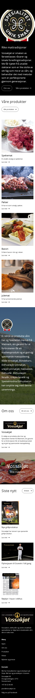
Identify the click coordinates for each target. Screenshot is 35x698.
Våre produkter (22, 88)
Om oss (7, 88)
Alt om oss (25, 411)
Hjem (3, 644)
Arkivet (26, 491)
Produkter (5, 652)
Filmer (4, 656)
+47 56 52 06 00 (7, 685)
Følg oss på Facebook (9, 692)
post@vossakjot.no (8, 688)
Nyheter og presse (8, 659)
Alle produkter (9, 109)
